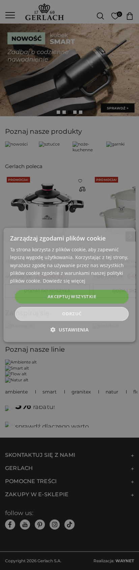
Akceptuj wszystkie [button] (72, 296)
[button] (70, 330)
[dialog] (69, 285)
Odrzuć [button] (71, 314)
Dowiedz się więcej (64, 281)
